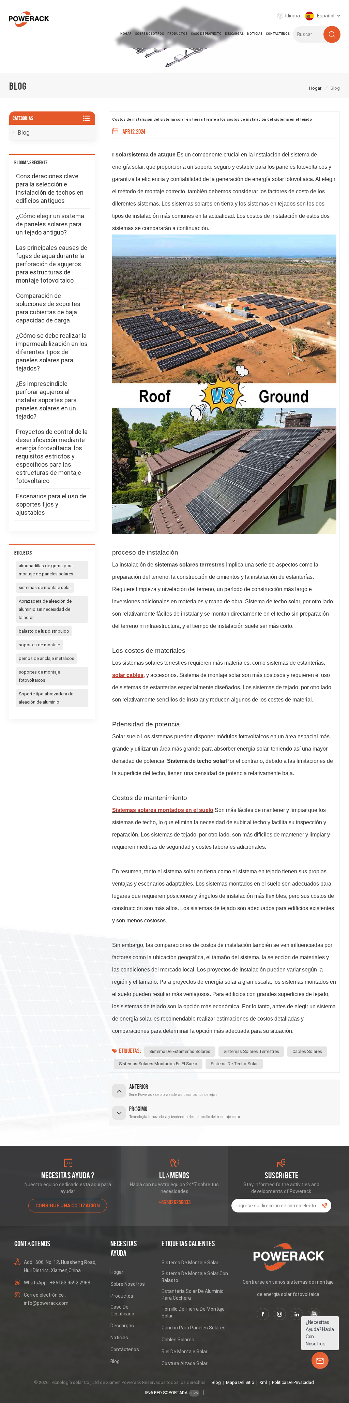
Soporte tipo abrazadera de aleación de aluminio (46, 698)
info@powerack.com (46, 1303)
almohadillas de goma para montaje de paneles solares (46, 569)
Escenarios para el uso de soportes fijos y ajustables (51, 504)
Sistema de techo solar (234, 1063)
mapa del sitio (240, 1382)
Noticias (254, 33)
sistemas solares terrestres (251, 1051)
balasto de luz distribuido (44, 631)
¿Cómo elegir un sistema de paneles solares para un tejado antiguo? (50, 224)
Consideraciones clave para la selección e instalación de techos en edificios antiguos (50, 188)
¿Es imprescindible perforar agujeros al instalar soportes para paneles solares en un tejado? (46, 400)
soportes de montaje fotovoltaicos (39, 676)
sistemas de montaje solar (45, 587)
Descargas (234, 33)
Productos (177, 33)
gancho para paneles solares (194, 1327)
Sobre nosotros (149, 33)
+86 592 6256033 (174, 1202)
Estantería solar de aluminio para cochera (193, 1294)
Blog (24, 132)
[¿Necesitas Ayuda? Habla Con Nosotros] (320, 1360)
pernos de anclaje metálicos (46, 658)
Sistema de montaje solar (190, 1262)
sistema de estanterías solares (179, 1051)
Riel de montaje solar (185, 1351)
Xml (263, 1382)
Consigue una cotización (67, 1205)
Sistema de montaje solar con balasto (195, 1277)
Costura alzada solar (185, 1363)
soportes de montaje (39, 644)
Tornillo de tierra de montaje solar (193, 1312)
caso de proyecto (206, 33)
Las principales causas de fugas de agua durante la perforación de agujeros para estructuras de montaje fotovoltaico (51, 264)
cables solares (307, 1051)
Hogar (126, 33)
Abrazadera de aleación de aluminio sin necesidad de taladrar (45, 609)
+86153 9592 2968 (70, 1282)
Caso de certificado (122, 1310)
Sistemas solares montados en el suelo (158, 1063)
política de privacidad (293, 1382)
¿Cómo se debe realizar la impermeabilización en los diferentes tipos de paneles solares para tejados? (52, 352)
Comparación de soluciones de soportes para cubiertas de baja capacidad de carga (48, 308)
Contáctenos (278, 33)
